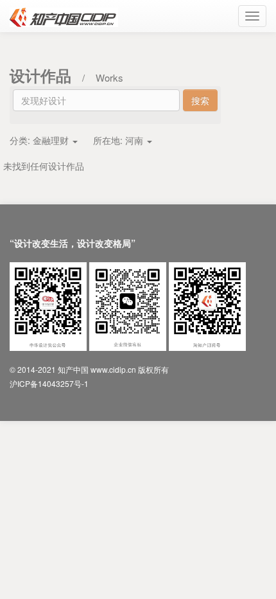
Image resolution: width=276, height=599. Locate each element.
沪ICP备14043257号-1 (49, 383)
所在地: (118, 140)
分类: (39, 140)
